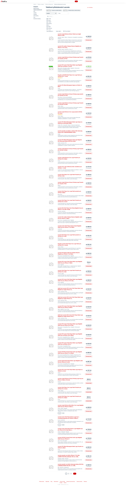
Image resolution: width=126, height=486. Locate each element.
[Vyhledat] (76, 1)
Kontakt (61, 482)
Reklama (85, 481)
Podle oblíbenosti (50, 31)
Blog (51, 481)
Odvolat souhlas (79, 481)
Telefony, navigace (41, 4)
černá (63, 413)
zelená (59, 413)
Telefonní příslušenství (49, 4)
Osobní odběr (58, 31)
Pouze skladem (67, 31)
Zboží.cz (34, 4)
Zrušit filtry (91, 7)
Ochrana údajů (62, 481)
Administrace (56, 481)
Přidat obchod (41, 481)
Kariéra (65, 482)
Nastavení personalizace (70, 481)
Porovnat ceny (88, 51)
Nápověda (47, 481)
